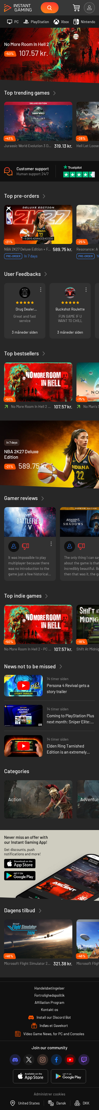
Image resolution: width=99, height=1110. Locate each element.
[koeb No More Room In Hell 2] (49, 55)
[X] (28, 1059)
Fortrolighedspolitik (49, 995)
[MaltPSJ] (24, 292)
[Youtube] (70, 1059)
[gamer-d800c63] (13, 546)
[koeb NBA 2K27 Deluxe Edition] (49, 454)
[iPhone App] (30, 1076)
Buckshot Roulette (70, 309)
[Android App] (68, 1076)
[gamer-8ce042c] (69, 546)
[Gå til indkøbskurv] (76, 8)
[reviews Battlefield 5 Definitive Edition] (30, 522)
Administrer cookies (49, 1094)
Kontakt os (49, 1009)
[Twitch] (83, 1059)
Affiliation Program (49, 1002)
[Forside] (18, 8)
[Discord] (15, 1059)
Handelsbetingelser (49, 988)
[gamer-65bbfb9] (70, 292)
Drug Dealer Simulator (25, 309)
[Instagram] (42, 1059)
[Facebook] (56, 1059)
